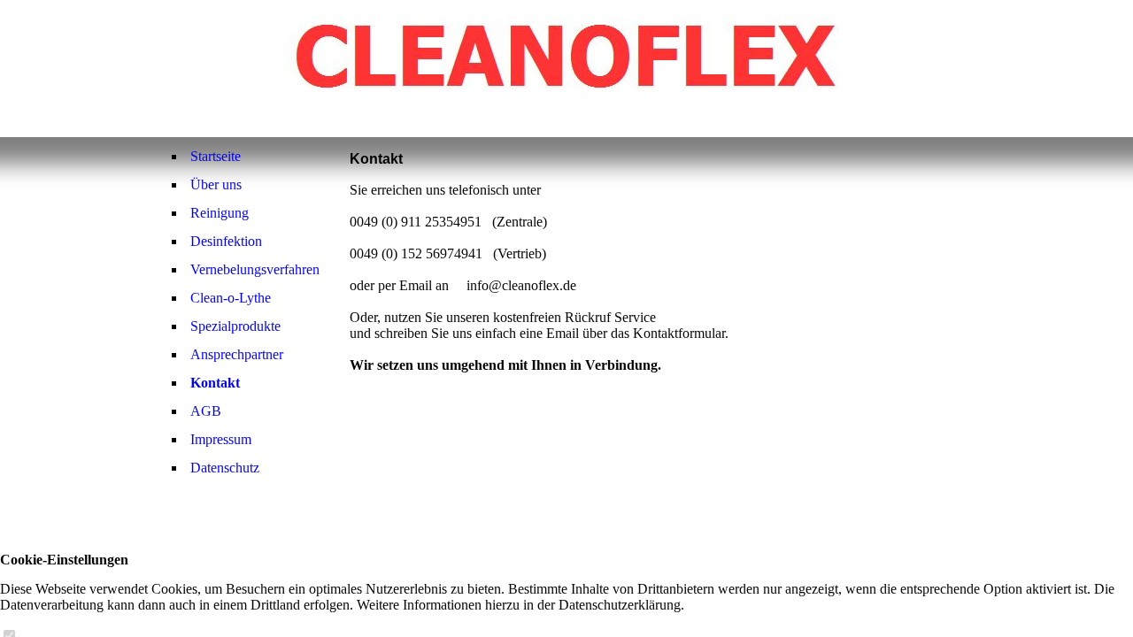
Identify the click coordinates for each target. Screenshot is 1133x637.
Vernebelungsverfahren (255, 269)
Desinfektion (226, 241)
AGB (205, 410)
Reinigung (219, 212)
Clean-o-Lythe (230, 297)
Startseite (215, 156)
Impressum (220, 439)
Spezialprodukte (235, 326)
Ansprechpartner (236, 354)
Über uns (216, 184)
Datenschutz (224, 467)
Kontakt (215, 382)
